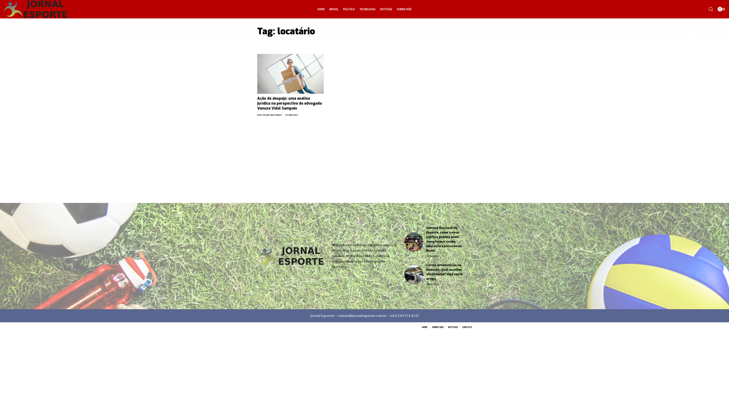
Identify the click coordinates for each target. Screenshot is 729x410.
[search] (711, 9)
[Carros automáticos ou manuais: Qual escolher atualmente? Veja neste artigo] (413, 274)
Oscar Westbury (272, 115)
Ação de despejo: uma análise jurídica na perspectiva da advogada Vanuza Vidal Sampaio (289, 103)
